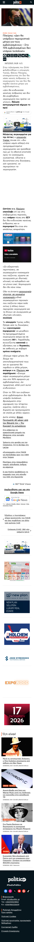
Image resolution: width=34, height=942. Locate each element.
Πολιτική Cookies (8, 916)
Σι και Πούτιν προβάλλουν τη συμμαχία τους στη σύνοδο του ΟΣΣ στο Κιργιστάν (15, 474)
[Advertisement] (17, 189)
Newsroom (16, 865)
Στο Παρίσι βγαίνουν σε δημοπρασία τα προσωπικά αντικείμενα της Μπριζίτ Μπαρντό (16, 827)
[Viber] (19, 55)
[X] (8, 55)
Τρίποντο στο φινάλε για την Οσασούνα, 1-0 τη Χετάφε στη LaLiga (16, 445)
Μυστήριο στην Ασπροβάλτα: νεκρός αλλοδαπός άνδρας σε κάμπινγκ (15, 464)
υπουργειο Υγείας (8, 505)
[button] (17, 124)
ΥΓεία (27, 504)
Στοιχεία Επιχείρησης (10, 931)
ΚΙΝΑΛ (18, 504)
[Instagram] (12, 55)
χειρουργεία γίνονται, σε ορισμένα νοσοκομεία (17, 295)
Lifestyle (8, 504)
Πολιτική (10, 33)
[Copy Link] (26, 55)
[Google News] (4, 59)
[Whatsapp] (15, 55)
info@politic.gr (13, 899)
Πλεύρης (20, 209)
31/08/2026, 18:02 (8, 865)
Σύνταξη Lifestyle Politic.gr (20, 765)
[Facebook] (4, 55)
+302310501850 (12, 902)
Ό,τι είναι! (12, 754)
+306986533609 (12, 905)
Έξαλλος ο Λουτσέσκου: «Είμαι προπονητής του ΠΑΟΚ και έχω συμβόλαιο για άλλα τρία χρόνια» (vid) (17, 519)
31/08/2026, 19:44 (7, 799)
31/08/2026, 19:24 (7, 831)
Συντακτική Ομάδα (9, 927)
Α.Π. (21, 63)
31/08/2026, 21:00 (8, 765)
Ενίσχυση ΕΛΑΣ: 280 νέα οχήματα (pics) (18, 531)
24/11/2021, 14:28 (11, 63)
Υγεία (14, 33)
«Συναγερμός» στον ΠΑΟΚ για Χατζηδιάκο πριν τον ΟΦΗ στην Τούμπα (16, 454)
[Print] (23, 55)
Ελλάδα (5, 33)
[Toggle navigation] (3, 2)
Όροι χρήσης (7, 912)
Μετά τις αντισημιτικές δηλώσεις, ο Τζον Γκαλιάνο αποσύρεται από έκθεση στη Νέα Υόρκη (16, 761)
